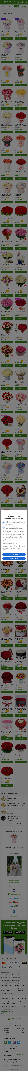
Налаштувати (14, 558)
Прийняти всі (14, 554)
